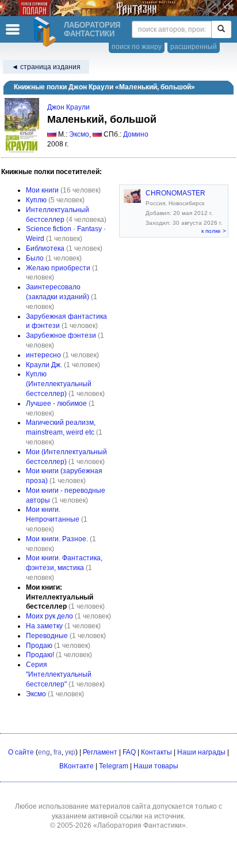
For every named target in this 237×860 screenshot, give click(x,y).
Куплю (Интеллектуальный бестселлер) (58, 384)
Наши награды (201, 752)
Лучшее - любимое (56, 403)
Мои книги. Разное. (57, 539)
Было (35, 258)
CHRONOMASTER (175, 193)
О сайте (21, 752)
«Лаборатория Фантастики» (139, 825)
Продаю (39, 646)
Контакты (156, 752)
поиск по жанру (137, 47)
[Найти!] (221, 29)
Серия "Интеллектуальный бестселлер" (58, 674)
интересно (43, 355)
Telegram (113, 766)
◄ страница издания (46, 67)
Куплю (36, 200)
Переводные (47, 636)
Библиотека (45, 248)
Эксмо (79, 134)
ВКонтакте (76, 766)
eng (44, 752)
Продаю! (40, 655)
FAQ (129, 752)
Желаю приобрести (58, 268)
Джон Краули (68, 107)
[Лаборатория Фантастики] (46, 31)
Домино (135, 134)
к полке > (213, 231)
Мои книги (42, 190)
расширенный (193, 47)
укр (70, 752)
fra (57, 752)
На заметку (44, 626)
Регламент (100, 752)
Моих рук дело (49, 616)
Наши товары (155, 766)
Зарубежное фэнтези (61, 335)
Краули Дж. (44, 365)
